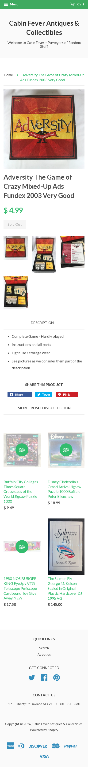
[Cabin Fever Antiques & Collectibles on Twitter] (31, 679)
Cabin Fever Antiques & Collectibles (44, 27)
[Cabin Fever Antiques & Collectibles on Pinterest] (56, 679)
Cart (80, 4)
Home (8, 75)
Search (44, 648)
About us (44, 654)
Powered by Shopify (44, 730)
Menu (14, 4)
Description (42, 323)
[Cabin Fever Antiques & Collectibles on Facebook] (44, 679)
